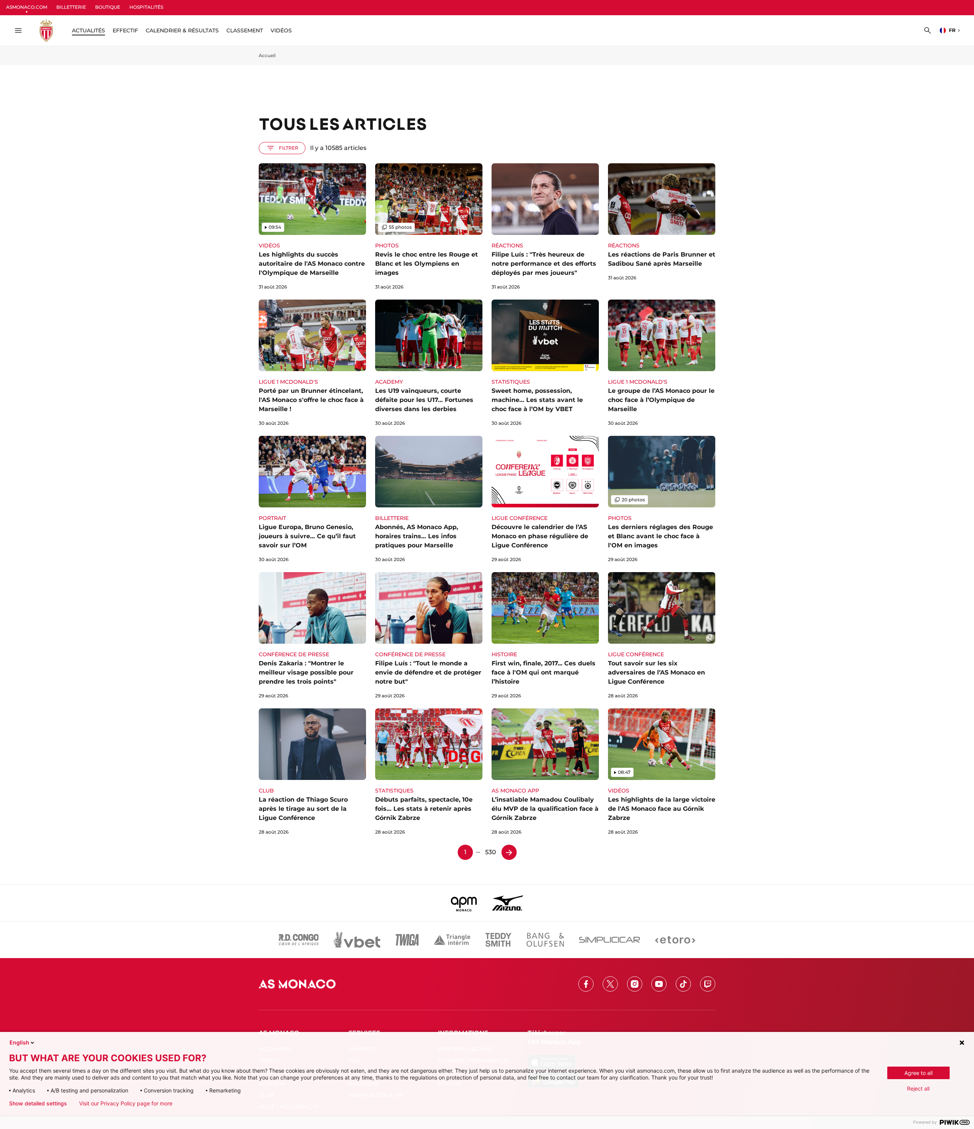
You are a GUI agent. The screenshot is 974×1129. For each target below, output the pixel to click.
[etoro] (675, 940)
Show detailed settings (38, 1103)
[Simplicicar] (609, 940)
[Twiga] (407, 940)
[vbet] (357, 940)
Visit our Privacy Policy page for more (125, 1103)
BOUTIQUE (107, 7)
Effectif (125, 30)
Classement (244, 30)
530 (490, 852)
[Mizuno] (507, 903)
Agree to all (918, 1073)
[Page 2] (509, 852)
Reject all (918, 1088)
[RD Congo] (299, 940)
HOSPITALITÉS (146, 7)
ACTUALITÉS (88, 30)
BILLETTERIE (71, 7)
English (19, 1042)
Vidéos (281, 30)
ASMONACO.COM (26, 7)
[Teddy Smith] (498, 940)
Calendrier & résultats (182, 30)
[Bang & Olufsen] (545, 940)
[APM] (464, 903)
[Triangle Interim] (452, 940)
